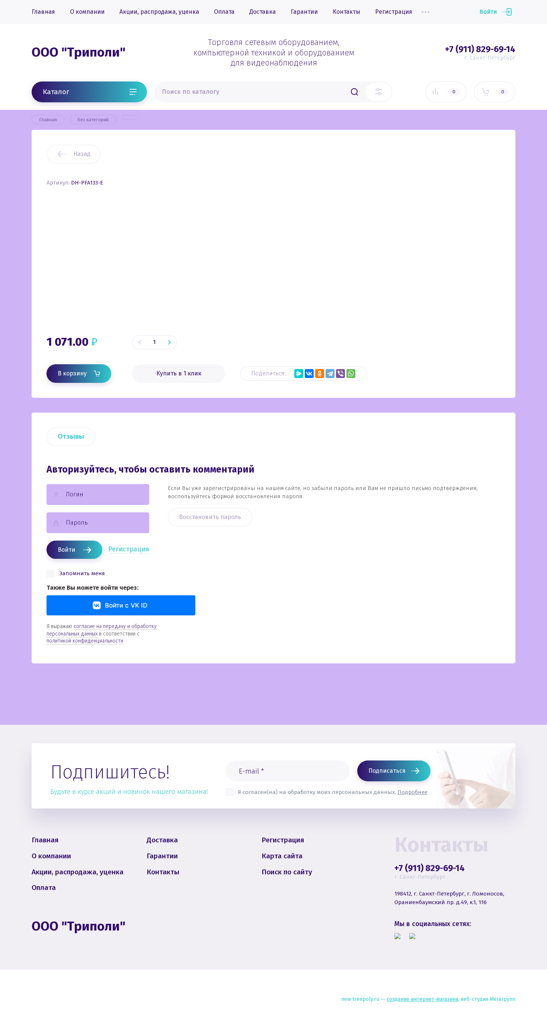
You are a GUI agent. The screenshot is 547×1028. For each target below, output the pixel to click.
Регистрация (393, 11)
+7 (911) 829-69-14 (480, 49)
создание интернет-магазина (422, 999)
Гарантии (304, 11)
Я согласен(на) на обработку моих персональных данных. (333, 792)
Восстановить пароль (210, 517)
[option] (398, 247)
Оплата (224, 11)
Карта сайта (282, 856)
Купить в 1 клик (178, 373)
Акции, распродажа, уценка (159, 11)
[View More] (425, 12)
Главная (43, 11)
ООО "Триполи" (78, 52)
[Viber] (340, 373)
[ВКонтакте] (309, 373)
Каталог (56, 91)
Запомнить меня (82, 573)
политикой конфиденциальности (85, 641)
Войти (488, 11)
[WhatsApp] (350, 373)
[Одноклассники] (319, 373)
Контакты (346, 11)
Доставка (262, 11)
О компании (87, 11)
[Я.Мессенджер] (298, 373)
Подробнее (412, 792)
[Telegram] (330, 373)
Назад (81, 153)
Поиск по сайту (287, 872)
